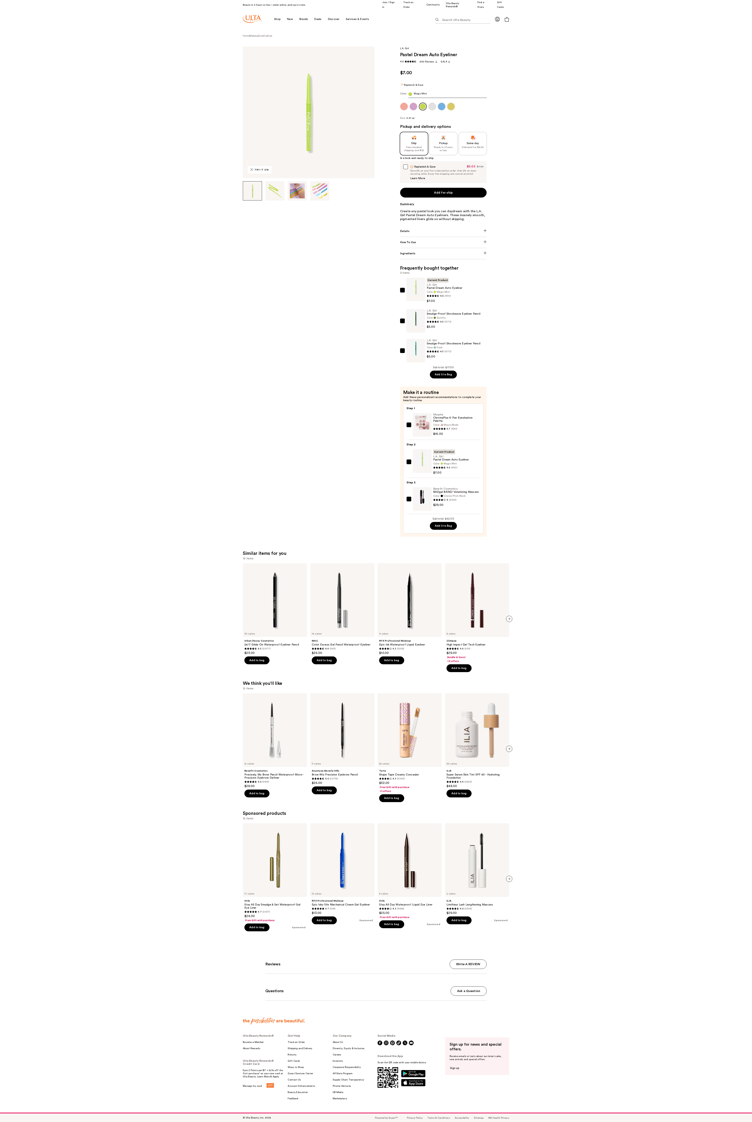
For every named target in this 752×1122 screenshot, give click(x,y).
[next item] (509, 619)
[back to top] (740, 1110)
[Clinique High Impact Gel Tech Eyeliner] (477, 613)
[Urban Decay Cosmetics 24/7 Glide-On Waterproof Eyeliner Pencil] (275, 609)
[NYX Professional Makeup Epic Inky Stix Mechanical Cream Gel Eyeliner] (342, 869)
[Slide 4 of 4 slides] (319, 190)
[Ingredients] (443, 253)
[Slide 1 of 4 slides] (252, 190)
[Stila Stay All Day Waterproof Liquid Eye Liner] (410, 871)
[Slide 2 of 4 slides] (275, 190)
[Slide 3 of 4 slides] (297, 190)
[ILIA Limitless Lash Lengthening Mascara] (477, 869)
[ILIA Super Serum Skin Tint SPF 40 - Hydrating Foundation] (477, 740)
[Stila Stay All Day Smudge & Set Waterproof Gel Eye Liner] (275, 872)
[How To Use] (443, 242)
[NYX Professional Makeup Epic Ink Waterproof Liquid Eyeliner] (410, 609)
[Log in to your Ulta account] (497, 19)
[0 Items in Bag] (506, 19)
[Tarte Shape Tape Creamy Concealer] (410, 743)
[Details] (443, 231)
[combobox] (443, 95)
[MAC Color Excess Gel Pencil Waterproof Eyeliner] (342, 609)
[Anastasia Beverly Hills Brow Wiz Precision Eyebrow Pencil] (342, 739)
